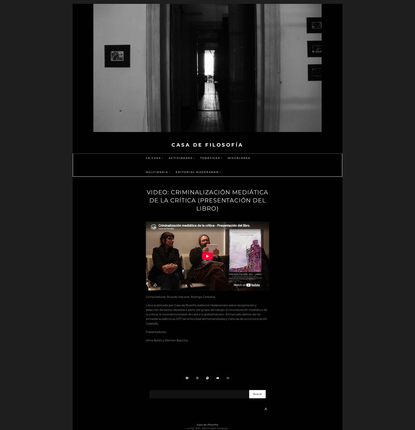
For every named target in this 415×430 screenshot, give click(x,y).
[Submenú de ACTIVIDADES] (194, 158)
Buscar (257, 394)
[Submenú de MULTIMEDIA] (169, 172)
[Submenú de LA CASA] (162, 158)
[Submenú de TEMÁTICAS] (221, 158)
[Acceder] (265, 409)
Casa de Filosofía (207, 145)
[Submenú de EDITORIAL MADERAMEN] (220, 172)
